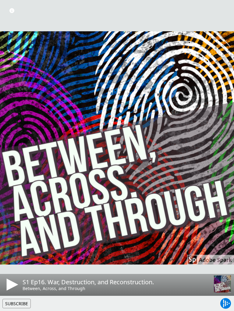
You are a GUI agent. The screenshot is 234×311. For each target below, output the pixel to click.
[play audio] (11, 284)
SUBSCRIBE (16, 303)
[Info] (12, 10)
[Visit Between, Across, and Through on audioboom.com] (222, 283)
